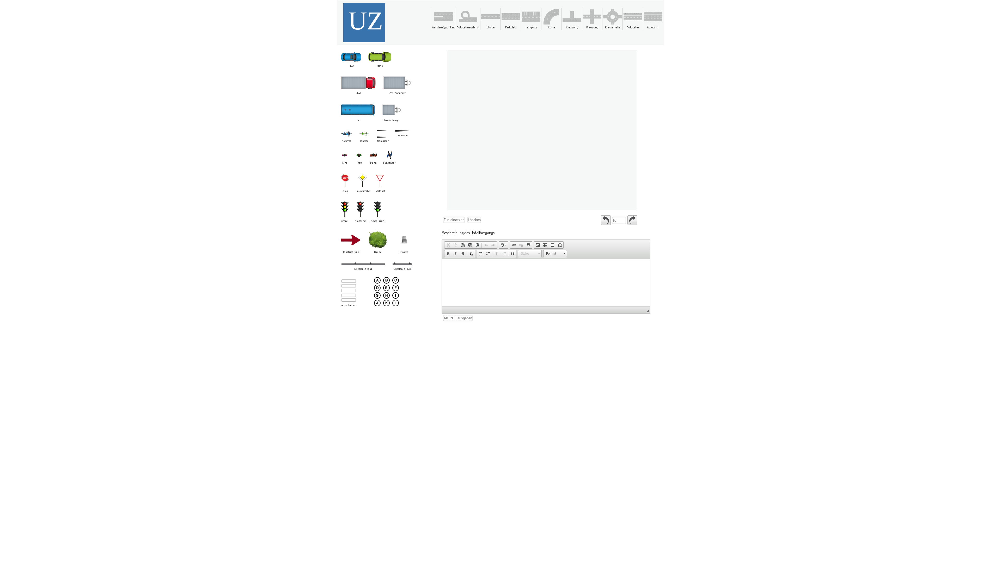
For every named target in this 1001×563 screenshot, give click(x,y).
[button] (448, 245)
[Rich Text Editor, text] (546, 282)
